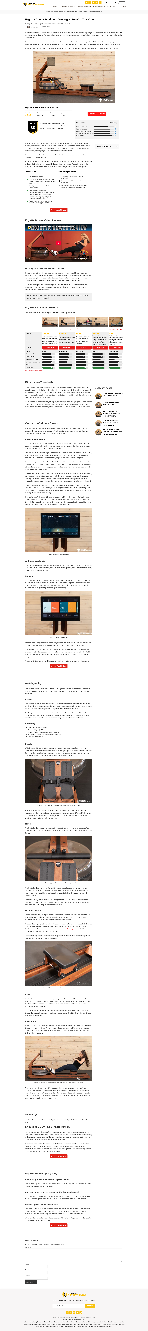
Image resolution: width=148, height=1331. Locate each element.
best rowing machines (72, 929)
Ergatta (44, 329)
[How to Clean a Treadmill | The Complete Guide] (98, 396)
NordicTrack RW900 (115, 330)
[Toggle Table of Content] (115, 146)
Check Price (50, 348)
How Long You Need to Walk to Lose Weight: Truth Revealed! (111, 423)
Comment (28, 1247)
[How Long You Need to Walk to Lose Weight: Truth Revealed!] (98, 423)
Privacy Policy (80, 1317)
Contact (60, 1317)
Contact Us (114, 3)
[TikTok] (100, 2)
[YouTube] (96, 2)
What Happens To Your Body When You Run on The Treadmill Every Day (112, 432)
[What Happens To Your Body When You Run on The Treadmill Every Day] (98, 432)
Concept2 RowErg (65, 329)
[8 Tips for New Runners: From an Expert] (98, 405)
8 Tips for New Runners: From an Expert (111, 404)
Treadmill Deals (90, 1317)
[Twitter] (93, 2)
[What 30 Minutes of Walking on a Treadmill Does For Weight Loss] (98, 414)
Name (27, 1264)
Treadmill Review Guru (33, 4)
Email (27, 1270)
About (54, 1317)
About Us (105, 3)
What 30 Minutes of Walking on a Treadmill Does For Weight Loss (111, 414)
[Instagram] (89, 2)
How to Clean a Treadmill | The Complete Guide (113, 395)
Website (27, 1276)
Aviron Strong (80, 329)
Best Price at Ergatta (97, 113)
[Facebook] (86, 2)
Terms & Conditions (69, 1317)
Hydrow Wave (96, 329)
